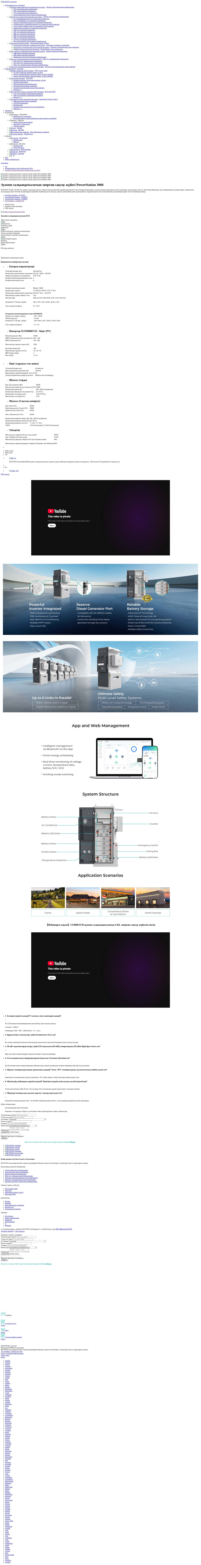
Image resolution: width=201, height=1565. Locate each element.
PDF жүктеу (5, 474)
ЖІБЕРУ (4, 1138)
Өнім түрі (4, 1126)
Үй (6, 166)
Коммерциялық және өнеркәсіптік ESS (19, 168)
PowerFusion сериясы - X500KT (16, 199)
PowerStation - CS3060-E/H (14, 201)
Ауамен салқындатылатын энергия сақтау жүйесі (22, 170)
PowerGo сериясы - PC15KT (15, 195)
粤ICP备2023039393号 (64, 1229)
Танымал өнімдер (7, 1231)
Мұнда (72, 1142)
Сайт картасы (19, 1231)
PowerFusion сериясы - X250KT (16, 197)
